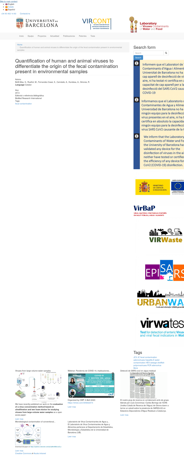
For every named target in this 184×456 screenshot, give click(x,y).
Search (138, 57)
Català (11, 6)
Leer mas (19, 419)
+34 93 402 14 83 (8, 13)
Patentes (82, 36)
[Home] (148, 24)
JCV (135, 357)
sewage (153, 362)
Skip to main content (8, 1)
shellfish (160, 362)
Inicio (21, 36)
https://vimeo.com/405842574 (80, 402)
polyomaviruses (140, 365)
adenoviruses (139, 360)
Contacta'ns (25, 13)
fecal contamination (23, 103)
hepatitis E (149, 360)
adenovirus (156, 365)
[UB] (37, 22)
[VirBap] (150, 210)
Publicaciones (69, 36)
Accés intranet (39, 453)
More (135, 368)
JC (139, 357)
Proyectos (42, 36)
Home (19, 44)
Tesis (93, 36)
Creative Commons (23, 453)
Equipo (31, 36)
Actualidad (54, 36)
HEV (148, 362)
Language (20, 84)
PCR (149, 365)
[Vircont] (97, 23)
